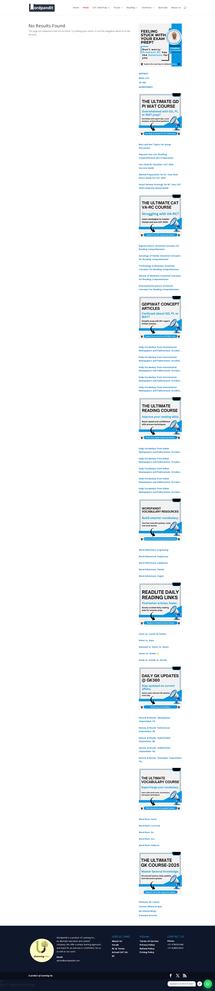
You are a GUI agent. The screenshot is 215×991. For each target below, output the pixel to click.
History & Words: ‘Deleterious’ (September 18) (154, 729)
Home (76, 8)
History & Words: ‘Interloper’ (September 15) (160, 760)
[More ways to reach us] (199, 983)
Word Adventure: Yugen (151, 576)
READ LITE (144, 78)
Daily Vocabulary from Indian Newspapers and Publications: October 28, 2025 (159, 470)
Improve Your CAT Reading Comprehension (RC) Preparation (156, 156)
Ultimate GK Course (149, 902)
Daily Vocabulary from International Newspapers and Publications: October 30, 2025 (159, 359)
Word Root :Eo (146, 832)
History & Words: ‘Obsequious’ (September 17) (154, 719)
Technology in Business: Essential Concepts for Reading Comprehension (159, 267)
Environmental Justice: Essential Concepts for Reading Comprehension (159, 287)
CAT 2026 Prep (99, 8)
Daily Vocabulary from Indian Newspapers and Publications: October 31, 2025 (159, 450)
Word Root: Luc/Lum (149, 825)
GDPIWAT (144, 73)
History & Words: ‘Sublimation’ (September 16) (155, 749)
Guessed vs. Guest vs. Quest (154, 646)
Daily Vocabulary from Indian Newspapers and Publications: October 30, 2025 (159, 460)
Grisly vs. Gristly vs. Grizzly (153, 660)
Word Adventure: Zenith (151, 569)
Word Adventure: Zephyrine (153, 562)
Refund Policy (147, 948)
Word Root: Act (147, 838)
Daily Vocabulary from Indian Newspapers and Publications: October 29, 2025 (159, 490)
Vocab (117, 8)
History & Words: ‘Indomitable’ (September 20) (155, 739)
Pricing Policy (147, 952)
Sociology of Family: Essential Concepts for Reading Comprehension (159, 257)
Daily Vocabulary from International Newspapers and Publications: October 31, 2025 (159, 349)
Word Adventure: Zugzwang (153, 549)
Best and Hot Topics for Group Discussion (155, 146)
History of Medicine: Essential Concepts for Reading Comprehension (160, 277)
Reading (131, 8)
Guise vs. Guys (146, 640)
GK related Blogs (147, 911)
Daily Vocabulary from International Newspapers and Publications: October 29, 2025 (159, 389)
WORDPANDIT (146, 87)
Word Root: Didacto (149, 845)
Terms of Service (149, 941)
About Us (176, 8)
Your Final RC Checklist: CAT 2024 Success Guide (156, 166)
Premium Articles (148, 915)
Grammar (147, 8)
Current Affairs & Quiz (150, 906)
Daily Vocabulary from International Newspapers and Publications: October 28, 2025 (159, 369)
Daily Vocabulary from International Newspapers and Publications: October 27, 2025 (159, 379)
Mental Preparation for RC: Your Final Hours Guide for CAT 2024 (158, 176)
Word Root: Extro (148, 819)
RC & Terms (118, 948)
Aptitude (162, 8)
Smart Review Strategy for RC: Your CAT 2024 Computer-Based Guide (160, 186)
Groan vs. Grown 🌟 (149, 653)
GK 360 (142, 82)
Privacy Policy (147, 944)
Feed (86, 8)
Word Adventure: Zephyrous (153, 556)
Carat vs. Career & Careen (152, 633)
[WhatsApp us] (208, 984)
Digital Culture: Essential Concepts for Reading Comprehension (159, 247)
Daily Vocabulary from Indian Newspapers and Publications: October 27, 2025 (159, 480)
